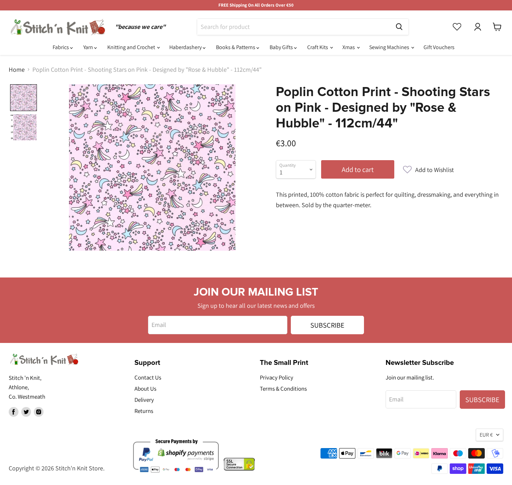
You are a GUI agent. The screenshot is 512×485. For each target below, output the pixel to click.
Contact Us (147, 377)
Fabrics (61, 47)
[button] (428, 170)
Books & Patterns (236, 47)
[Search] (399, 27)
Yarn (88, 47)
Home (17, 69)
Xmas (349, 47)
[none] (23, 97)
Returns (143, 411)
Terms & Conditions (283, 388)
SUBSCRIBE (327, 325)
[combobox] (293, 27)
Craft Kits (318, 47)
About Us (145, 388)
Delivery (144, 400)
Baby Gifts (282, 47)
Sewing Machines (389, 47)
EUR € (486, 434)
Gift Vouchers (439, 47)
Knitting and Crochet (131, 47)
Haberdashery (186, 47)
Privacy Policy (276, 377)
